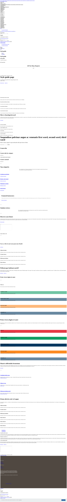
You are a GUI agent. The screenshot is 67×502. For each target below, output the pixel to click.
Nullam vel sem (3, 383)
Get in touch (1, 467)
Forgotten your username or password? (5, 41)
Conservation (2, 463)
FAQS (1, 466)
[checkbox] (2, 4)
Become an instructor (4, 200)
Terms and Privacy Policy (8, 483)
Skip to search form (12, 0)
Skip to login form (16, 0)
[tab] (4, 430)
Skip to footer (33, 0)
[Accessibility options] (6, 1)
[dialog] (33, 494)
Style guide (3, 54)
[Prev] (0, 213)
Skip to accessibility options (27, 0)
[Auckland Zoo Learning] (6, 31)
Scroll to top (1, 488)
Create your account (2, 42)
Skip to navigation (2, 0)
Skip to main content (21, 0)
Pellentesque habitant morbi (5, 391)
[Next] (1, 213)
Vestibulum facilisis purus (5, 375)
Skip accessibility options (3, 1)
